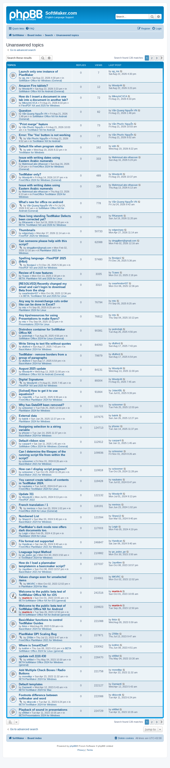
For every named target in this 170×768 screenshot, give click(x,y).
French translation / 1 (33, 505)
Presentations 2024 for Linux (34, 324)
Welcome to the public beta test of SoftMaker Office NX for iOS (42, 593)
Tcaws (25, 276)
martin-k (27, 598)
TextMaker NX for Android (41, 130)
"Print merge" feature (33, 124)
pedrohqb (27, 335)
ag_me (25, 78)
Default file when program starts (41, 146)
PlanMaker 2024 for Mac (34, 586)
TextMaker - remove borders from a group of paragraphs (43, 356)
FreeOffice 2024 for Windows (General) (40, 180)
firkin (24, 626)
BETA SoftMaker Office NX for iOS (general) (42, 600)
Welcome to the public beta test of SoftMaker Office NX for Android (42, 607)
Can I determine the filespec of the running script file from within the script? (42, 455)
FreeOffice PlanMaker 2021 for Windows (40, 546)
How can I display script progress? (43, 469)
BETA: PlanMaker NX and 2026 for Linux (40, 278)
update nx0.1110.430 (32, 656)
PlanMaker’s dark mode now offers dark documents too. (42, 528)
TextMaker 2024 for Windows (37, 557)
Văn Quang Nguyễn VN (34, 113)
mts (24, 307)
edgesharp (28, 233)
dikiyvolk (31, 702)
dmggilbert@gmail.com (39, 247)
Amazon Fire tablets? (33, 85)
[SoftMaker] (26, 14)
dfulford (26, 346)
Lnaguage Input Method (35, 552)
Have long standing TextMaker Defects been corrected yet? (45, 217)
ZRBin (30, 637)
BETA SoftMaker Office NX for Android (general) (44, 614)
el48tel (30, 659)
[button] (161, 58)
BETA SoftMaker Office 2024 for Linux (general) (45, 649)
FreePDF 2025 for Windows (34, 235)
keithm (25, 648)
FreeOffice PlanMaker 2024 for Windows (40, 399)
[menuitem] (29, 28)
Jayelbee (27, 569)
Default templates (30, 684)
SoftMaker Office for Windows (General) (40, 80)
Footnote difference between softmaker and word (38, 696)
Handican (27, 544)
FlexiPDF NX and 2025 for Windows (40, 105)
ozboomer (27, 408)
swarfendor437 (30, 293)
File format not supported (36, 541)
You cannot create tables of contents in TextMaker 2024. (44, 481)
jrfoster (26, 433)
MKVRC (31, 583)
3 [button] (156, 58)
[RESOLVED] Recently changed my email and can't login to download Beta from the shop (43, 287)
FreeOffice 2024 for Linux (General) (38, 511)
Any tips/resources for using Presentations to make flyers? (39, 317)
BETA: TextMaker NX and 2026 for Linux (45, 296)
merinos (31, 508)
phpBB (73, 746)
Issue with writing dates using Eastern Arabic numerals (39, 159)
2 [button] (152, 58)
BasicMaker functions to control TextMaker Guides (40, 621)
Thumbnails (27, 230)
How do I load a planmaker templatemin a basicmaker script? (42, 564)
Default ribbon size (32, 440)
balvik (25, 418)
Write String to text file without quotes (45, 343)
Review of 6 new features (36, 273)
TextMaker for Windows (31, 152)
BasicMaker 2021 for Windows (35, 464)
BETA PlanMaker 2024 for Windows (38, 679)
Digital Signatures (31, 379)
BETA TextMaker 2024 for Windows (38, 704)
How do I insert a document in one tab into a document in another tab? (43, 98)
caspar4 (26, 443)
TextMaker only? (30, 174)
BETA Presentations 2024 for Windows (39, 715)
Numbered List (29, 516)
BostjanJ (31, 265)
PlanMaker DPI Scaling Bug (38, 634)
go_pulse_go (29, 555)
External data (28, 415)
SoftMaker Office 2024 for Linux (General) (41, 338)
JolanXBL (27, 397)
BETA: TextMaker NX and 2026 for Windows (42, 225)
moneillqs (27, 676)
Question (25, 110)
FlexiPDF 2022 (27, 499)
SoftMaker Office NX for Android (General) (41, 91)
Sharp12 (26, 519)
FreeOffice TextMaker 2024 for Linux (38, 489)
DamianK (27, 687)
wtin (29, 149)
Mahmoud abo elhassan (35, 164)
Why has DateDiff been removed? (41, 405)
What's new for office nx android (41, 202)
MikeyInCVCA (29, 103)
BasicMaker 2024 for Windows (35, 349)
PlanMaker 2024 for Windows (34, 410)
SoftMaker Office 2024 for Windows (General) (43, 446)
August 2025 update (32, 368)
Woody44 (27, 88)
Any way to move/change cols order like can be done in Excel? (43, 303)
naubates (27, 486)
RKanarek (27, 222)
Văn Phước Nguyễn (32, 127)
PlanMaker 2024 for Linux (32, 310)
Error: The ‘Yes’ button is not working (44, 135)
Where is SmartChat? (33, 645)
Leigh (25, 533)
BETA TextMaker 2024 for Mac (35, 690)
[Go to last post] (121, 71)
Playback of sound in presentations (43, 709)
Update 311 (26, 494)
